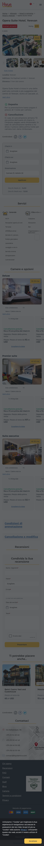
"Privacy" (23, 830)
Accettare (33, 841)
